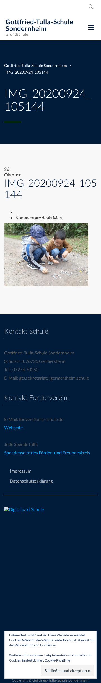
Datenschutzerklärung (31, 480)
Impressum (20, 470)
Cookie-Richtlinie (57, 660)
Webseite (13, 427)
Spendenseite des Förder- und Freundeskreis (47, 452)
